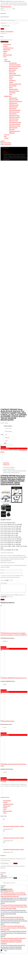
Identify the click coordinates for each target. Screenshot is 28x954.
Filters (4, 56)
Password (3, 23)
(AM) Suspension (13, 127)
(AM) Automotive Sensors (15, 101)
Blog (5, 136)
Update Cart (3, 889)
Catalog (3, 141)
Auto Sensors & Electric (15, 66)
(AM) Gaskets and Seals (15, 122)
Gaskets (5, 51)
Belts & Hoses (12, 70)
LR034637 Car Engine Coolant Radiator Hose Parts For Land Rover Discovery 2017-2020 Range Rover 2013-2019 (13, 933)
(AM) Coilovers (12, 108)
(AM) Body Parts (13, 103)
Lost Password (9, 31)
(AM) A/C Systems (13, 99)
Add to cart (3, 446)
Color (2, 434)
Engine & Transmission (15, 75)
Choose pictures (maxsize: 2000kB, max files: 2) (13, 595)
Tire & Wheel (12, 92)
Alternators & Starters (14, 64)
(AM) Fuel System (13, 120)
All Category (7, 61)
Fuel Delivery (12, 80)
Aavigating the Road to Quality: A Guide (13, 849)
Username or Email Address (7, 20)
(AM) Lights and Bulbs (14, 124)
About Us (6, 134)
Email (2, 572)
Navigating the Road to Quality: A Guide (13, 826)
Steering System (13, 89)
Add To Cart (4, 690)
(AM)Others (12, 133)
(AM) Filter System (13, 119)
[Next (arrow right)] (2, 874)
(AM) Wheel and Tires (14, 131)
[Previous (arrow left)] (1, 874)
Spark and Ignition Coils (15, 84)
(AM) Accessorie (13, 98)
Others (11, 87)
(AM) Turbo (12, 129)
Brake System (6, 49)
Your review (4, 583)
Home (4, 53)
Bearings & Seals (7, 55)
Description (6, 463)
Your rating (3, 580)
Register (3, 31)
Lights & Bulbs (12, 85)
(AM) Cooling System (14, 112)
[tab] (15, 463)
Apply (15, 878)
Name (2, 570)
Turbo (10, 94)
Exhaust (5, 46)
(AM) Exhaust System (14, 117)
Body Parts (12, 71)
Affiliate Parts (7, 96)
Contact (6, 138)
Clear (5, 443)
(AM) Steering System (14, 126)
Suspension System (8, 48)
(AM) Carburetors (13, 106)
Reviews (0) (6, 464)
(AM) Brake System (14, 105)
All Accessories (7, 44)
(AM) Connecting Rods (14, 110)
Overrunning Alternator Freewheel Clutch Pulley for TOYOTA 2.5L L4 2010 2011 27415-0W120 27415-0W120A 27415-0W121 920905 (14, 912)
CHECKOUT (9, 889)
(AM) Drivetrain (13, 113)
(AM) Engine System (14, 115)
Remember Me (5, 26)
